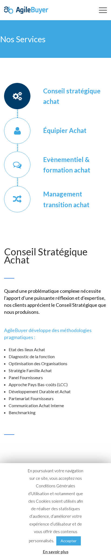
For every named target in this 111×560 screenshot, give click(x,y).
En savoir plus (55, 551)
